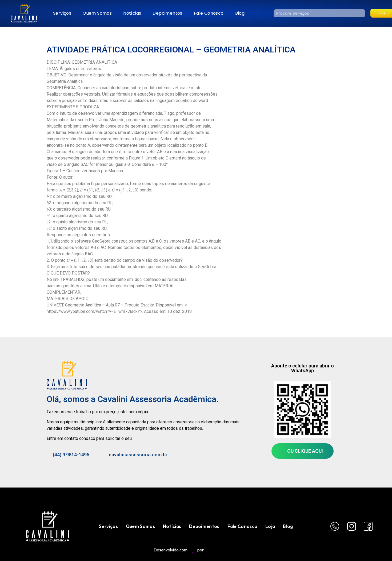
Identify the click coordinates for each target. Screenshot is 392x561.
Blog (240, 13)
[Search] (361, 13)
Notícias (132, 13)
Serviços (62, 13)
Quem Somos (97, 13)
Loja (270, 526)
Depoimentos (167, 13)
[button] (302, 451)
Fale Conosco (209, 13)
